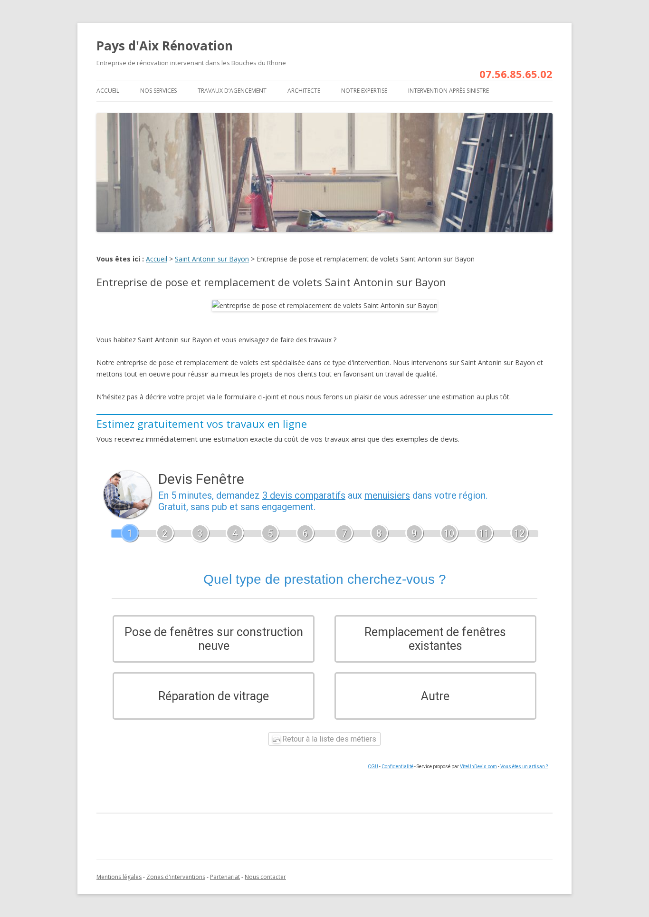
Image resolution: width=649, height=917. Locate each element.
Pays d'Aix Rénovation (164, 45)
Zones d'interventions (175, 877)
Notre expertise (364, 91)
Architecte (303, 91)
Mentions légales (119, 877)
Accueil (107, 91)
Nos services (158, 91)
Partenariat (225, 877)
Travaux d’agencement (232, 91)
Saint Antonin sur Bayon (212, 258)
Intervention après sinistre (448, 91)
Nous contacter (265, 877)
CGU (373, 766)
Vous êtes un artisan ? (524, 766)
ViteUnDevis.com (478, 766)
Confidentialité (397, 766)
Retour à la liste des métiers (328, 738)
